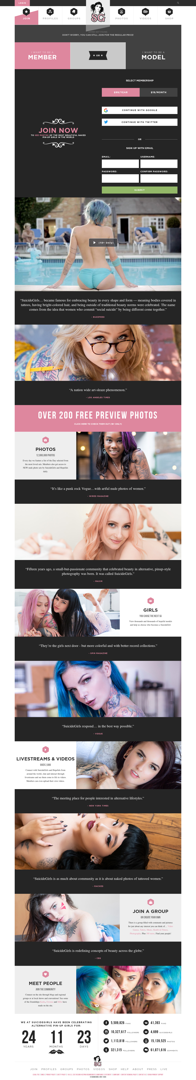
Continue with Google (139, 110)
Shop (169, 18)
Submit (139, 190)
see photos (42, 135)
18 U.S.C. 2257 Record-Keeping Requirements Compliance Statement (89, 1074)
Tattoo (142, 929)
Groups (74, 18)
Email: (106, 157)
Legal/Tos (36, 1074)
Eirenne (50, 1001)
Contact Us (142, 1074)
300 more (150, 933)
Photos (121, 18)
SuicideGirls (98, 3)
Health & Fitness (160, 929)
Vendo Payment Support (155, 1074)
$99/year (121, 92)
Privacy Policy (50, 1074)
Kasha (42, 1001)
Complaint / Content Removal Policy (125, 1074)
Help (125, 1069)
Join (26, 18)
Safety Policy (61, 1074)
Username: (147, 157)
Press (152, 1069)
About (137, 1069)
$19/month (158, 92)
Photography (135, 933)
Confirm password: (154, 171)
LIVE (164, 1069)
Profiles (50, 18)
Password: (109, 171)
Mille (60, 1001)
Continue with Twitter (140, 122)
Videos (145, 18)
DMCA (42, 1074)
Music (149, 929)
